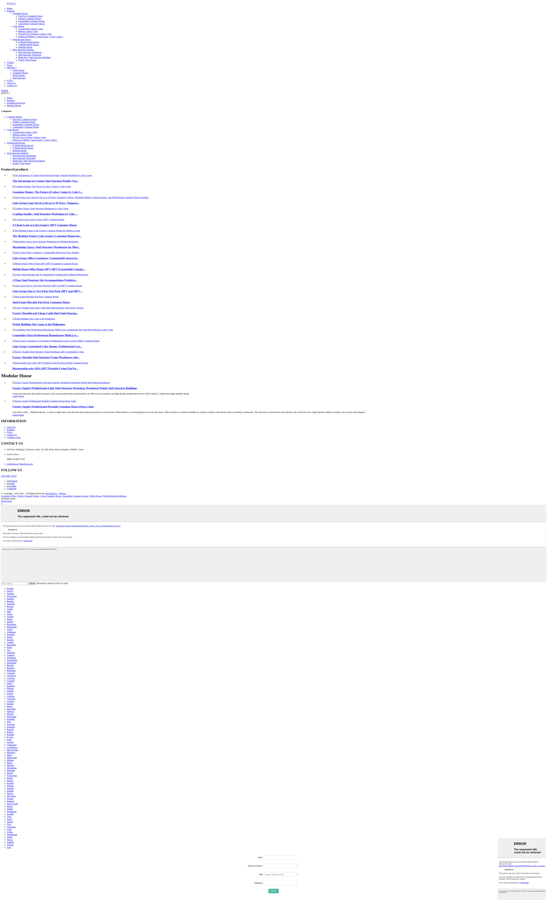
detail (21, 396)
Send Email (6, 501)
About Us (11, 83)
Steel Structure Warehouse (30, 52)
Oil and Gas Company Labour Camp (35, 34)
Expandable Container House (31, 21)
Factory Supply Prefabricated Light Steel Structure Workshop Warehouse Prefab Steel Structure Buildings (75, 388)
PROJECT (12, 68)
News (9, 65)
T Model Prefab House (28, 44)
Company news (14, 437)
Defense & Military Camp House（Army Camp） (41, 36)
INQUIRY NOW (9, 476)
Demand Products (255, 866)
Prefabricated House (22, 39)
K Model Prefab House (28, 42)
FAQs (9, 432)
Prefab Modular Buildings (114, 496)
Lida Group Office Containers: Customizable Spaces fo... (46, 258)
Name (260, 857)
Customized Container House (31, 23)
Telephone (258, 883)
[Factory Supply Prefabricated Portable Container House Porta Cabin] (44, 401)
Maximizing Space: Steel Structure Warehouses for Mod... (46, 247)
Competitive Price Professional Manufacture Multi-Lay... (46, 335)
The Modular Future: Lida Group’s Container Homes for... (47, 236)
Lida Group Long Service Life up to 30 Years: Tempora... (46, 203)
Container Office (8, 496)
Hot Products (51, 493)
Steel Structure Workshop (29, 55)
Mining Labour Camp (28, 31)
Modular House (25, 47)
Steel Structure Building (23, 50)
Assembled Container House (75, 496)
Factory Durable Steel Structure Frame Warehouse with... (46, 357)
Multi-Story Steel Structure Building (34, 57)
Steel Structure (19, 78)
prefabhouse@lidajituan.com (20, 464)
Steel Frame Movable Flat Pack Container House (41, 302)
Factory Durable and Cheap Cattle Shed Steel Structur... (45, 313)
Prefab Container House (28, 496)
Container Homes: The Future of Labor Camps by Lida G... (48, 192)
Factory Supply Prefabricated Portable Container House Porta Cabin (53, 406)
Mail (261, 874)
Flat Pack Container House (30, 16)
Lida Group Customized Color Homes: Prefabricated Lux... (47, 346)
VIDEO (10, 62)
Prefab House (19, 75)
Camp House (18, 26)
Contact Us (12, 85)
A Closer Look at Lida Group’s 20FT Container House (45, 225)
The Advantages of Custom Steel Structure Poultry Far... (45, 180)
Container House (20, 13)
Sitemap (62, 493)
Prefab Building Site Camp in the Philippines (39, 324)
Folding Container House (29, 18)
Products (11, 11)
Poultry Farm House (27, 60)
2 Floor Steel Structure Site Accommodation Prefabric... (45, 280)
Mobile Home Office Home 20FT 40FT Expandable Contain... (49, 269)
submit (273, 891)
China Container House (50, 496)
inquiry (16, 396)
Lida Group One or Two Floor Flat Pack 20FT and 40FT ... (48, 291)
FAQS (10, 80)
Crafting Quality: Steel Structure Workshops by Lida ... (45, 213)
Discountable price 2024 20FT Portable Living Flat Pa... (45, 368)
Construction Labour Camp (30, 29)
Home (9, 8)
